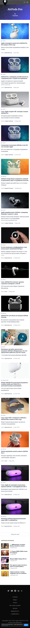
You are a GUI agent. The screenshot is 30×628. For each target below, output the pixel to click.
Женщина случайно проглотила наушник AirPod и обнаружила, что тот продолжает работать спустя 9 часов (14, 350)
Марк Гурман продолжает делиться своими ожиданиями (13, 423)
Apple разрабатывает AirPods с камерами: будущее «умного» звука (14, 213)
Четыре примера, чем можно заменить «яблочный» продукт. (14, 456)
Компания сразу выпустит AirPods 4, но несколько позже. (14, 490)
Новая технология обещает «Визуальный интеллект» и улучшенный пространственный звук (15, 218)
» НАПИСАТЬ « (15, 614)
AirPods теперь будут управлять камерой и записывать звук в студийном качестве (14, 179)
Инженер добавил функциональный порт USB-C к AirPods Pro (13, 519)
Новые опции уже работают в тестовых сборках (14, 184)
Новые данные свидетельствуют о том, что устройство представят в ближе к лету (14, 253)
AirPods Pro (5, 380)
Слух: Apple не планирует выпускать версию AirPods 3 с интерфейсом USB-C (14, 485)
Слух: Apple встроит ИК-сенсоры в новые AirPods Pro (14, 112)
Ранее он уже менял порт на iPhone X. (13, 523)
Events (15, 602)
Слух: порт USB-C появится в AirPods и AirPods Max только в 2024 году (13, 418)
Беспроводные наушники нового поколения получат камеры (12, 117)
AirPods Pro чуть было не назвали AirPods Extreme (14, 316)
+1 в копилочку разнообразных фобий (13, 355)
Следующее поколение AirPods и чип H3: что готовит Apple (14, 146)
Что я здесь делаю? (15, 605)
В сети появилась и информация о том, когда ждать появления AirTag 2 (14, 248)
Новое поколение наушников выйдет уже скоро (15, 48)
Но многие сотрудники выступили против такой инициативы (12, 321)
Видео (15, 599)
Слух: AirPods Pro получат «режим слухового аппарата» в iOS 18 (12, 282)
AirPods (4, 176)
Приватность (15, 611)
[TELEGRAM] (15, 590)
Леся (6, 291)
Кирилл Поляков (9, 188)
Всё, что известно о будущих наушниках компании (14, 150)
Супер (26, 624)
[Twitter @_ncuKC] (8, 590)
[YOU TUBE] (12, 590)
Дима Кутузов (8, 52)
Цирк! (3, 346)
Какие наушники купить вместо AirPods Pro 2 (14, 452)
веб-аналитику (5, 625)
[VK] (18, 590)
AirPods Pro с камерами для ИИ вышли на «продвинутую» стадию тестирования (14, 77)
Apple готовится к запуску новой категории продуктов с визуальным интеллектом (13, 83)
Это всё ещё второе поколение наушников (11, 389)
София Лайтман (9, 121)
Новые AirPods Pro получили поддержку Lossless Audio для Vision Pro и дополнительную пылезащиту (14, 384)
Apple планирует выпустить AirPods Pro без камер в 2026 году (14, 44)
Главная (15, 597)
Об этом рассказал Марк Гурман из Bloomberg (12, 287)
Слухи (3, 40)
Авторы (15, 608)
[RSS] (21, 590)
